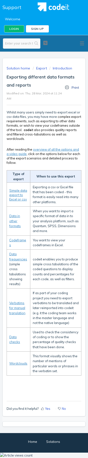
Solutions (53, 442)
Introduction (62, 68)
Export (41, 68)
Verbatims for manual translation (17, 308)
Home (32, 442)
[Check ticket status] (45, 42)
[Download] (35, 230)
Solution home (19, 68)
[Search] (36, 43)
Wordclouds (18, 363)
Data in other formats (15, 221)
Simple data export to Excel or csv (18, 195)
